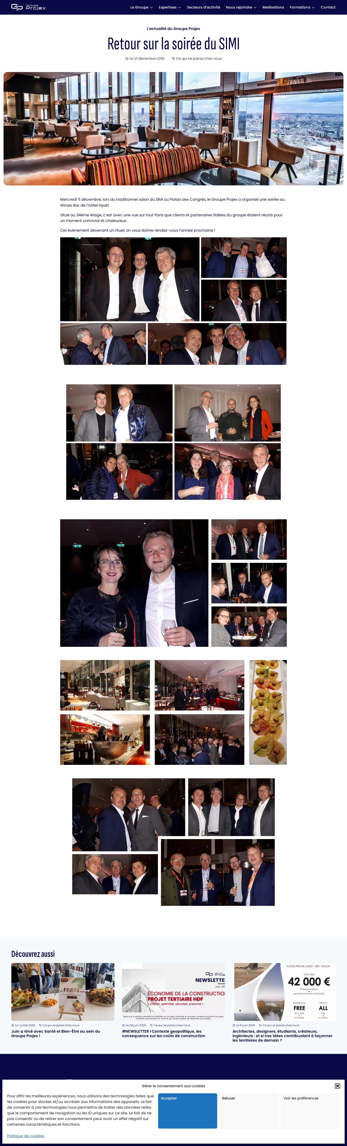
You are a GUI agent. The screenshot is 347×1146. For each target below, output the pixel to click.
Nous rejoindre (239, 7)
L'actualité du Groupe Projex (173, 28)
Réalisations (273, 7)
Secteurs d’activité (203, 7)
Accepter (169, 1098)
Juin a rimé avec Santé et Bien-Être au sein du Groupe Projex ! (55, 1034)
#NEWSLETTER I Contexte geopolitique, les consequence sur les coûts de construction (163, 1034)
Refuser (228, 1098)
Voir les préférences (301, 1098)
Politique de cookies (25, 1136)
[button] (337, 1086)
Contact (328, 7)
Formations (300, 7)
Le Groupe (139, 7)
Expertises (168, 7)
